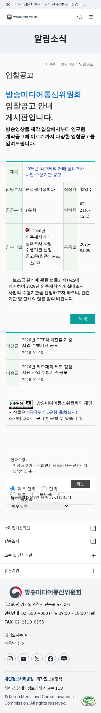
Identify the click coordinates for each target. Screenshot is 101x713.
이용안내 (12, 643)
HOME (51, 64)
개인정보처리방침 (19, 679)
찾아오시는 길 (17, 635)
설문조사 (11, 541)
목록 (83, 318)
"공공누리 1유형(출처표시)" (53, 412)
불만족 (46, 494)
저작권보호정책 (49, 679)
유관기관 (11, 570)
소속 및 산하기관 (18, 555)
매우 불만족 (22, 499)
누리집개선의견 (17, 528)
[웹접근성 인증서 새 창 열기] (89, 698)
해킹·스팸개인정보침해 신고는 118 (33, 688)
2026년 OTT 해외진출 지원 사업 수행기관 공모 (47, 343)
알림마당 (67, 64)
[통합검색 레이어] (79, 16)
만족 (53, 489)
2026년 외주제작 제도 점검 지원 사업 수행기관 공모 (47, 369)
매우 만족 (27, 489)
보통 (22, 494)
